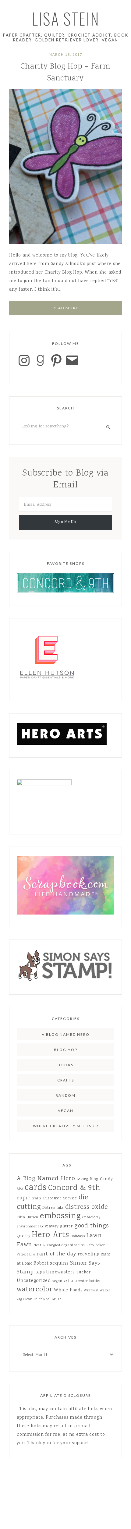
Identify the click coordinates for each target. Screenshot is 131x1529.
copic (23, 1198)
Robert (41, 1263)
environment (28, 1226)
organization (73, 1245)
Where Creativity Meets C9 (65, 1126)
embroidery (91, 1217)
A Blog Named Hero (66, 1034)
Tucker (83, 1272)
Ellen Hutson (27, 1217)
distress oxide (86, 1207)
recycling (89, 1254)
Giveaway (50, 1226)
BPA (20, 1189)
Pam (90, 1245)
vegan (57, 1281)
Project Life (26, 1254)
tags (40, 1272)
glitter (66, 1226)
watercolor (35, 1290)
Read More (66, 308)
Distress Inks (53, 1208)
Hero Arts (50, 1235)
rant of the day (56, 1254)
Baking (82, 1179)
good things (91, 1226)
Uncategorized (34, 1280)
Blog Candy (101, 1179)
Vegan (65, 1110)
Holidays (78, 1236)
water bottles (89, 1281)
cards (36, 1188)
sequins (59, 1263)
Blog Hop (65, 1049)
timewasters (60, 1272)
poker (100, 1245)
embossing (60, 1216)
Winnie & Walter (97, 1290)
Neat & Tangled (47, 1245)
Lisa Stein (66, 18)
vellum (70, 1281)
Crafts (65, 1080)
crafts (37, 1198)
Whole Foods (68, 1290)
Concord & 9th (74, 1188)
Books (65, 1065)
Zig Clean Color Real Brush (39, 1299)
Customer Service (60, 1198)
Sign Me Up (65, 522)
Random (66, 1095)
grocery (23, 1236)
